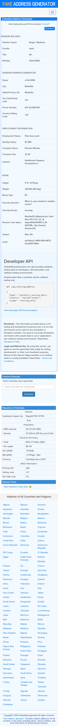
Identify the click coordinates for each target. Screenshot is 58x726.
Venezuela (42, 695)
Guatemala (25, 575)
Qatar (40, 655)
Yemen (23, 700)
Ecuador (24, 552)
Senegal (7, 668)
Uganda (24, 691)
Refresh (50, 29)
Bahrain (6, 518)
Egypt (5, 557)
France (41, 566)
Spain (23, 668)
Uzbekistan (25, 695)
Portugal (24, 655)
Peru (40, 642)
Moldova (24, 628)
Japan (40, 592)
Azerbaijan (8, 513)
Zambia (41, 700)
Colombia (24, 536)
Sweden (41, 673)
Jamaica (24, 592)
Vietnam (7, 700)
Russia (23, 659)
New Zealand (9, 633)
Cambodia (42, 531)
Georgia (24, 570)
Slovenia (42, 668)
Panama (24, 642)
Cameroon (8, 536)
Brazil (23, 527)
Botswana (7, 527)
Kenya (41, 597)
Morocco (24, 615)
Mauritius (7, 624)
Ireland (41, 583)
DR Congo (8, 552)
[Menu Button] (52, 12)
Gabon (6, 570)
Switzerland (8, 677)
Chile (5, 531)
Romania (7, 659)
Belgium (24, 518)
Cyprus (41, 540)
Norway (41, 637)
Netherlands (26, 637)
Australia (24, 509)
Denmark (24, 545)
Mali (5, 619)
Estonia (41, 557)
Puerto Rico (25, 651)
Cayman (42, 527)
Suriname (7, 673)
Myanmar (24, 619)
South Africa (26, 673)
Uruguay (7, 695)
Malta (40, 619)
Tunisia (6, 691)
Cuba (22, 540)
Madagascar (43, 615)
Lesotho (7, 610)
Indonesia (25, 583)
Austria (41, 509)
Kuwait (41, 601)
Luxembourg (44, 610)
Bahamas (42, 522)
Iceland (41, 579)
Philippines (25, 646)
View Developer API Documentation (20, 310)
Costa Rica (8, 540)
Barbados (24, 513)
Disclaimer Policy (12, 341)
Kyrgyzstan (25, 601)
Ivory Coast (8, 592)
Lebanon (24, 606)
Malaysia (7, 628)
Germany (42, 570)
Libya (5, 615)
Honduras (7, 579)
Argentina (7, 509)
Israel (5, 588)
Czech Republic (10, 545)
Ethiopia (41, 561)
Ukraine (41, 691)
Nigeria (23, 633)
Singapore (25, 664)
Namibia (41, 628)
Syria (22, 677)
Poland (6, 655)
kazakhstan (25, 597)
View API (46, 24)
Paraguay (42, 651)
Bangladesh (43, 513)
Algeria (6, 505)
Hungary (24, 579)
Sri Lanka (42, 606)
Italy (39, 588)
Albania (23, 505)
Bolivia (23, 522)
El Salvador (43, 552)
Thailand (42, 677)
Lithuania (24, 610)
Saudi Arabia (9, 664)
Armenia (42, 505)
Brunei (6, 522)
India (5, 583)
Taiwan (41, 682)
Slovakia (42, 664)
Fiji (21, 566)
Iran (22, 588)
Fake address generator (13, 719)
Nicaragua (42, 633)
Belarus (41, 518)
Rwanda (41, 659)
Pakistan (42, 646)
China (23, 531)
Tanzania (42, 686)
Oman (6, 642)
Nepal (5, 637)
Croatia (41, 536)
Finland (6, 566)
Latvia (6, 606)
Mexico (41, 624)
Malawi (23, 624)
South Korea (9, 601)
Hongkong (42, 575)
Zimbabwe (8, 704)
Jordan (6, 597)
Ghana (6, 575)
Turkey (6, 682)
